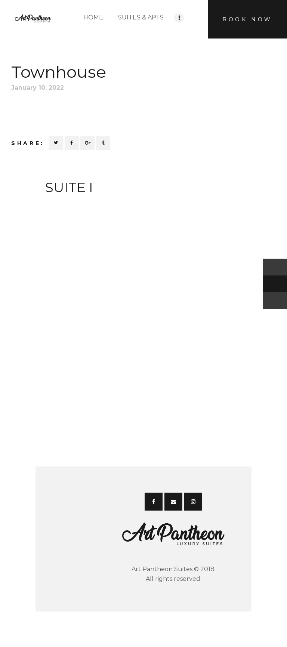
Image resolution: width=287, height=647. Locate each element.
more (69, 203)
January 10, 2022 (37, 87)
